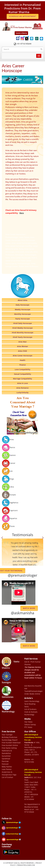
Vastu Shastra (10, 664)
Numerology (8, 711)
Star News (28, 722)
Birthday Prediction (9, 737)
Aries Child (22, 351)
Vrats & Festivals (30, 712)
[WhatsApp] (36, 37)
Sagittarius (14, 502)
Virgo (12, 479)
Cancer (12, 463)
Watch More (29, 646)
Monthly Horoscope (22, 314)
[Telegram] (41, 37)
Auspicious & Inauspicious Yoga (9, 773)
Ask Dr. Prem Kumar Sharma (32, 663)
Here (21, 213)
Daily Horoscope (22, 305)
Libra (12, 487)
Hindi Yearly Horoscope (22, 337)
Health (22, 360)
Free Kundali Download (11, 742)
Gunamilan (6, 756)
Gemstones (7, 696)
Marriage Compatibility (22, 379)
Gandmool (6, 758)
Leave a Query (21, 33)
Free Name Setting (9, 748)
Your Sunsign (7, 734)
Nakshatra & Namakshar (7, 751)
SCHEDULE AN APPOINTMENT (22, 16)
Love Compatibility (22, 369)
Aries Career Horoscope (22, 355)
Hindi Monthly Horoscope (22, 332)
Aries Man (22, 342)
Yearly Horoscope (22, 319)
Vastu (26, 706)
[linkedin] (31, 37)
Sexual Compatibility (22, 374)
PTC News (28, 727)
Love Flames (7, 769)
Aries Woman (22, 346)
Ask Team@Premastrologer (33, 689)
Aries (12, 439)
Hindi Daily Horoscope (22, 323)
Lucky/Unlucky (23, 392)
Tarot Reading (29, 704)
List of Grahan (7, 777)
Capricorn (14, 510)
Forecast (5, 764)
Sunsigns (6, 682)
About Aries (22, 300)
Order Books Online (32, 694)
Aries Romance (22, 388)
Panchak (5, 761)
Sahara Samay (30, 724)
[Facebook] (17, 36)
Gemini (13, 455)
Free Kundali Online (10, 745)
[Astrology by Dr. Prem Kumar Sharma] (22, 26)
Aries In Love (22, 383)
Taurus (12, 447)
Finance (22, 365)
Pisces (12, 526)
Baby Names (7, 766)
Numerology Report (10, 740)
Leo (11, 471)
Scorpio (13, 494)
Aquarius (13, 518)
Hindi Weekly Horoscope (22, 328)
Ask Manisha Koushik (32, 686)
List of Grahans (30, 709)
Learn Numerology (31, 701)
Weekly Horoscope (22, 309)
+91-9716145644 (24, 43)
